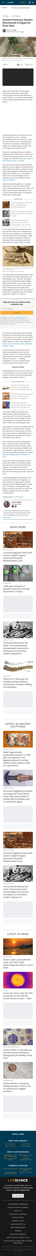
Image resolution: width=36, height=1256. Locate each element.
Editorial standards (18, 1234)
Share (6, 64)
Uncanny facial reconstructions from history (25, 1159)
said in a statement (9, 180)
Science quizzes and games (10, 1168)
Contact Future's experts (18, 1207)
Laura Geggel (12, 30)
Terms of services (20, 317)
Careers (18, 1231)
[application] (18, 77)
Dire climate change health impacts (20, 7)
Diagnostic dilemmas (10, 1146)
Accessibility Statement (18, 1204)
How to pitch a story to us (18, 1237)
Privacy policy (18, 1217)
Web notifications (18, 1227)
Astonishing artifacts (26, 1146)
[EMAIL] (16, 506)
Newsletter (30, 64)
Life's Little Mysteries (10, 1144)
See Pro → (23, 2)
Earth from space (25, 1144)
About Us (18, 1211)
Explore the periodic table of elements (10, 1159)
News (22, 32)
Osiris (4, 474)
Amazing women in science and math (25, 1155)
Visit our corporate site (21, 1190)
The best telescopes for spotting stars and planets (10, 1173)
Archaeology (6, 16)
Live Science (19, 497)
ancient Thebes (14, 141)
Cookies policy (18, 1221)
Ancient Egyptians (16, 16)
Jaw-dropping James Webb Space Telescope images (10, 1155)
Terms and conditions (18, 1214)
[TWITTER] (13, 506)
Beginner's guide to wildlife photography (25, 1169)
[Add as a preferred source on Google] (18, 1196)
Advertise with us (18, 1224)
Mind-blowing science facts (25, 1172)
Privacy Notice (21, 319)
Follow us (21, 64)
